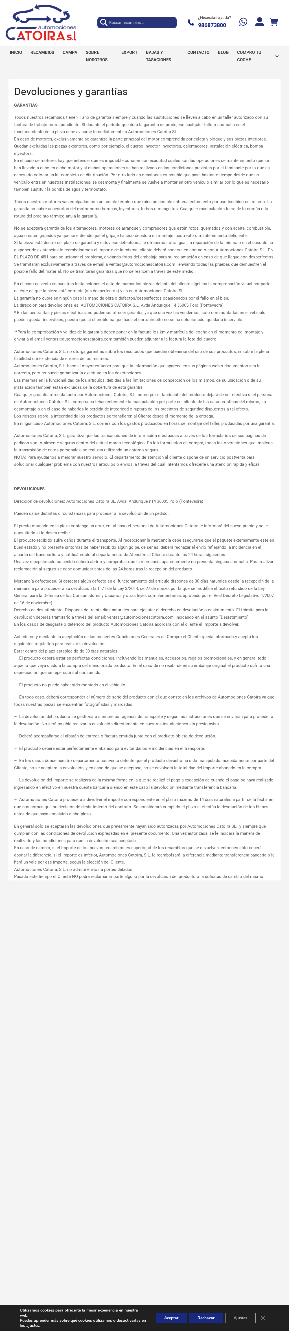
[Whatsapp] (243, 22)
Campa (70, 52)
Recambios (42, 52)
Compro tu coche (249, 56)
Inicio (16, 52)
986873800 (212, 25)
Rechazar (206, 1318)
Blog (223, 52)
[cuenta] (259, 22)
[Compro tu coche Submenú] (277, 56)
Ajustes (240, 1318)
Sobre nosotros (97, 56)
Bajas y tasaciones (158, 56)
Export (129, 52)
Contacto (198, 52)
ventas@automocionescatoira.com (142, 264)
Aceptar (171, 1318)
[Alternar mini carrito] (274, 22)
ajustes (32, 1325)
